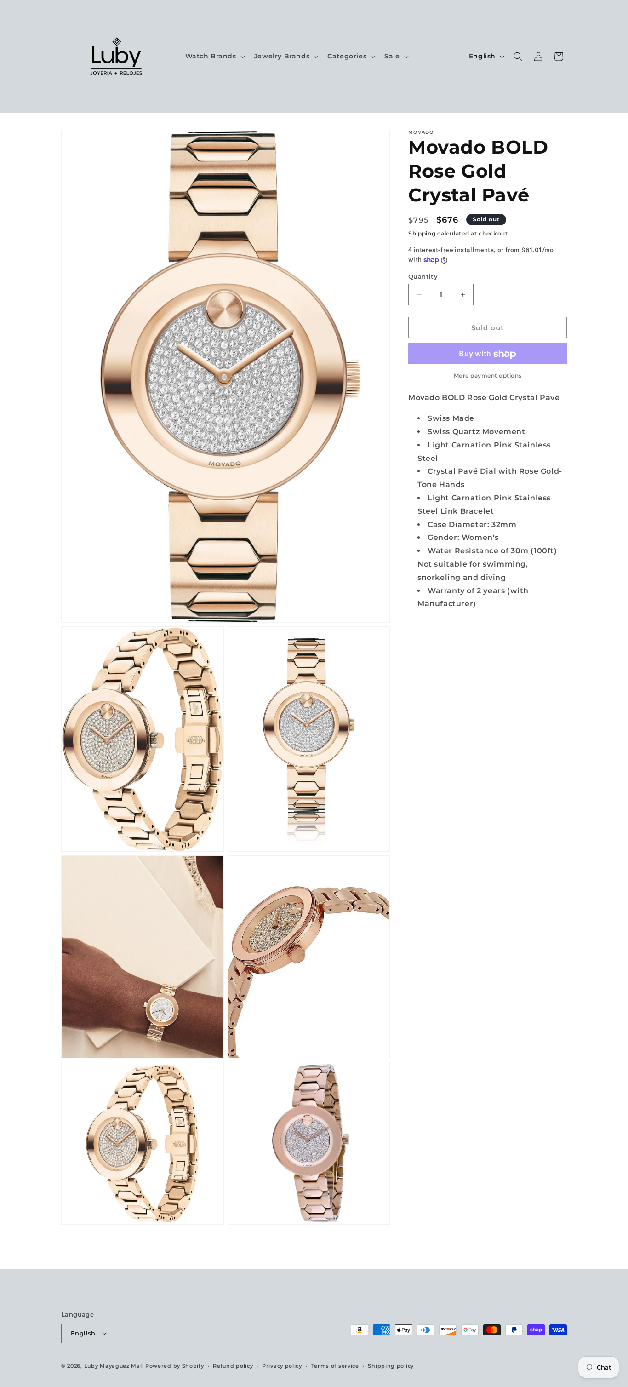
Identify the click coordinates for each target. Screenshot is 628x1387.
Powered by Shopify (174, 1365)
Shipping (422, 233)
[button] (214, 56)
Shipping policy (391, 1365)
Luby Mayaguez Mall (114, 1365)
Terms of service (335, 1365)
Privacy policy (282, 1365)
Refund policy (233, 1365)
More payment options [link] (488, 376)
